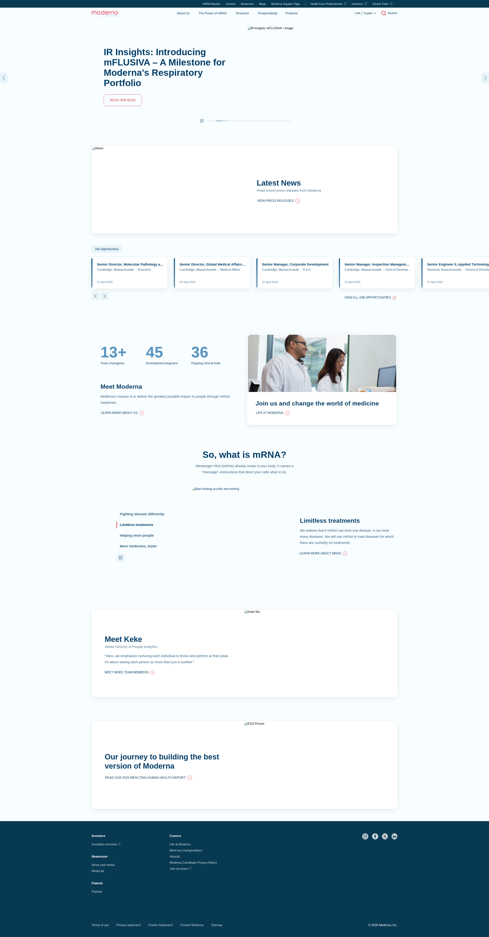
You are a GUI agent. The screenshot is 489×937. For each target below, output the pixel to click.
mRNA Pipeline (211, 3)
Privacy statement (129, 925)
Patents (97, 891)
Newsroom (247, 3)
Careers (231, 3)
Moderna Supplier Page (285, 3)
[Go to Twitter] (385, 836)
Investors (357, 3)
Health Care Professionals (326, 3)
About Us (183, 13)
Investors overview (104, 844)
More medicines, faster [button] (138, 546)
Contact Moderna (191, 925)
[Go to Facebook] (375, 836)
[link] (122, 413)
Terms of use (100, 925)
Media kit (98, 871)
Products (292, 13)
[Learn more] (244, 653)
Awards (175, 856)
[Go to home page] (105, 13)
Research (242, 13)
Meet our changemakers (186, 850)
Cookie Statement (160, 925)
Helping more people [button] (137, 535)
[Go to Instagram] (365, 836)
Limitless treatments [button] (136, 525)
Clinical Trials (380, 3)
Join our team (179, 868)
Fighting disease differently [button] (142, 514)
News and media (103, 865)
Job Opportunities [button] (107, 249)
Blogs (262, 3)
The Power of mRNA (213, 13)
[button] (202, 121)
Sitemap (216, 925)
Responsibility (268, 13)
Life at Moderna (180, 844)
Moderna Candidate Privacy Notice (193, 862)
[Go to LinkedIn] (394, 836)
